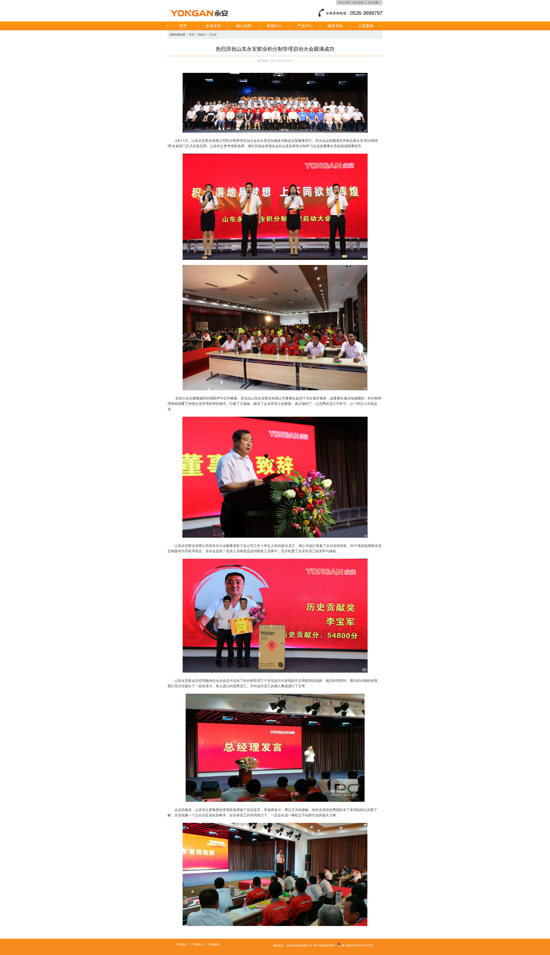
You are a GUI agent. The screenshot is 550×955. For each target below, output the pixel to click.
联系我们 (182, 944)
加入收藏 (373, 2)
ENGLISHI (344, 2)
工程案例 (366, 26)
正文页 (213, 34)
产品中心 (305, 26)
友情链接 (214, 944)
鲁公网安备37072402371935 (357, 945)
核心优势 (244, 26)
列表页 (201, 34)
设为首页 (359, 2)
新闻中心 (274, 26)
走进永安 (213, 26)
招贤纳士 (198, 944)
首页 (183, 26)
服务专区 (335, 26)
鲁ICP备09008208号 (324, 945)
